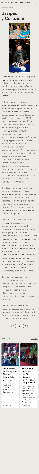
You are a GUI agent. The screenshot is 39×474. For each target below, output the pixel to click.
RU (28, 2)
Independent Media (16, 2)
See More (34, 339)
